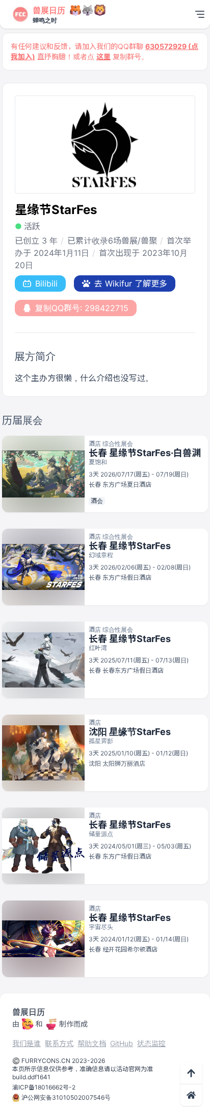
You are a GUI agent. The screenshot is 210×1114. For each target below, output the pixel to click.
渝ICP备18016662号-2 (43, 1087)
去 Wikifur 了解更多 (130, 283)
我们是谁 (26, 1043)
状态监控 (151, 1043)
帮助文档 (91, 1043)
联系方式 (59, 1043)
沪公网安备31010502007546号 (66, 1097)
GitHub (121, 1043)
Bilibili (46, 283)
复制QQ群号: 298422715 (81, 308)
